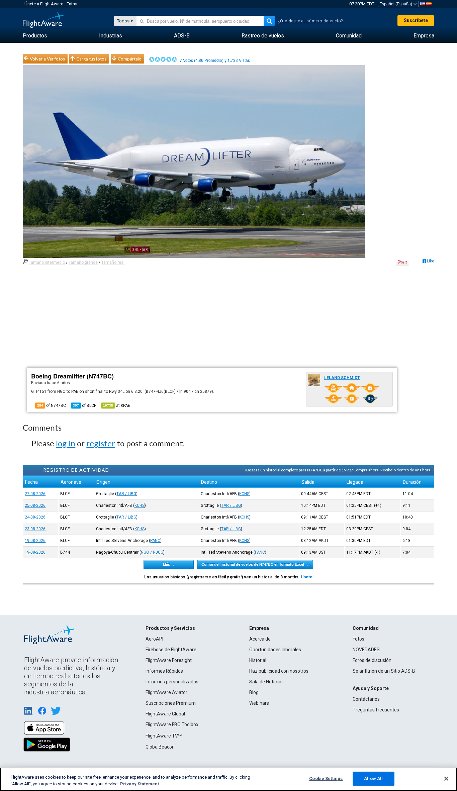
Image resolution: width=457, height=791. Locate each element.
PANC (155, 540)
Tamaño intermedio (47, 262)
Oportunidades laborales (275, 649)
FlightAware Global (165, 713)
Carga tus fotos (91, 59)
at (116, 405)
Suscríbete (416, 20)
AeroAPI (154, 639)
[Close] (446, 778)
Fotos (358, 639)
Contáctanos (366, 699)
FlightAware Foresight (169, 660)
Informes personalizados (172, 681)
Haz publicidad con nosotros (278, 671)
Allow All (373, 778)
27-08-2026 (35, 493)
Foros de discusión (372, 660)
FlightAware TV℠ (164, 736)
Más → (169, 564)
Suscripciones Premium (171, 703)
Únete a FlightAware (43, 3)
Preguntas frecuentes (376, 709)
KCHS (244, 493)
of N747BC (51, 405)
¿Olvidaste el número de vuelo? (310, 21)
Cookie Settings (326, 778)
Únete (306, 577)
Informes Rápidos (164, 671)
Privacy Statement (139, 783)
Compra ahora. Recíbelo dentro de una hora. (392, 469)
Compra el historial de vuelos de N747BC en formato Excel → (255, 564)
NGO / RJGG (152, 552)
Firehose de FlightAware (171, 649)
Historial (257, 660)
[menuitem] (35, 36)
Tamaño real (112, 262)
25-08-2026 (35, 505)
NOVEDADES (366, 649)
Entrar (72, 3)
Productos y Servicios (170, 628)
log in (65, 443)
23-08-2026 (35, 529)
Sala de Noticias (266, 681)
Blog (254, 692)
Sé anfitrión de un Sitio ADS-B (384, 671)
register (100, 443)
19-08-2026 (35, 540)
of (84, 405)
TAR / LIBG (126, 493)
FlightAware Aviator (166, 692)
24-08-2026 (35, 517)
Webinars (259, 703)
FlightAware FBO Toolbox (172, 724)
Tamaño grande (83, 262)
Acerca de (260, 639)
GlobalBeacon (160, 747)
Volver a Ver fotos (47, 59)
